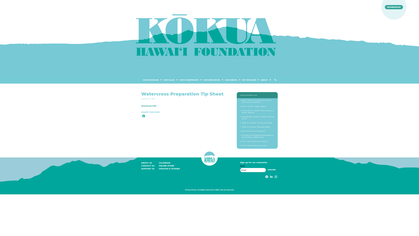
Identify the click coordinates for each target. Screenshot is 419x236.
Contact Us (148, 166)
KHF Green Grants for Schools (255, 141)
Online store (166, 166)
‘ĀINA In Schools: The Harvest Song (257, 123)
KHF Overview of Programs (253, 131)
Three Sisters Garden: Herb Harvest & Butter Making (258, 112)
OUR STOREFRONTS (189, 80)
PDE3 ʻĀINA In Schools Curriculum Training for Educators (257, 101)
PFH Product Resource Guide (254, 146)
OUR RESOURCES (212, 80)
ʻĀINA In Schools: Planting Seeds (256, 127)
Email (242, 166)
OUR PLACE (169, 80)
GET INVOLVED (249, 80)
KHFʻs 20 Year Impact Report (254, 106)
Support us (148, 169)
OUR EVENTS (231, 80)
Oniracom (230, 190)
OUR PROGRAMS (151, 80)
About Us (146, 163)
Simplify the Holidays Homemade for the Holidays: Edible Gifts (258, 136)
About (264, 80)
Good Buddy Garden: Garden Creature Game (258, 118)
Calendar (164, 163)
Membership (394, 7)
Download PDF (148, 106)
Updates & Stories (169, 169)
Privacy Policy (190, 190)
